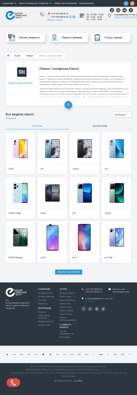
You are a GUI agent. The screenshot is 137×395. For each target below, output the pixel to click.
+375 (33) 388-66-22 (59, 17)
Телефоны (37, 126)
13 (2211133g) (14, 213)
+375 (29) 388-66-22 (59, 14)
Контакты (42, 300)
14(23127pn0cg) (15, 257)
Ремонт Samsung (67, 300)
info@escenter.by (105, 370)
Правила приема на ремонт (20, 83)
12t (41, 169)
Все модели (65, 337)
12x (106, 169)
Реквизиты (43, 304)
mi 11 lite (108, 257)
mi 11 (75, 257)
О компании (7, 3)
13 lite (43, 213)
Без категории (100, 126)
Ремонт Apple (65, 296)
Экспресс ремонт (67, 293)
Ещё (4, 10)
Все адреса (90, 301)
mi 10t (43, 257)
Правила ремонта (46, 321)
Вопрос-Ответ (44, 325)
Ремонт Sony (65, 304)
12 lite (11, 169)
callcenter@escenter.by (122, 292)
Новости (42, 312)
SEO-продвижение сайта (63, 381)
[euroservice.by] (8, 55)
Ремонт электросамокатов (68, 318)
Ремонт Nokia (66, 307)
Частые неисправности (66, 332)
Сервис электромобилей (65, 3)
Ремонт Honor (66, 314)
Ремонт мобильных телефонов (33, 3)
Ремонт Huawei (66, 311)
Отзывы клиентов (46, 296)
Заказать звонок (54, 20)
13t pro (108, 213)
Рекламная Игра (86, 3)
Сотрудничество (45, 293)
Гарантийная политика (44, 316)
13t (74, 213)
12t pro (76, 169)
